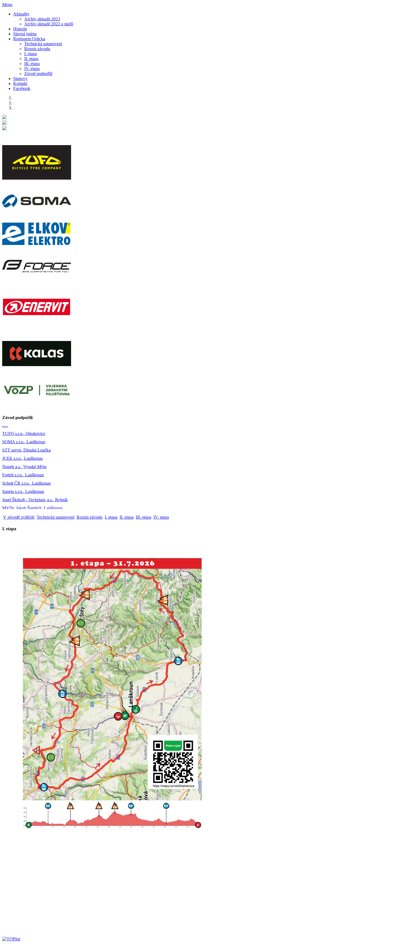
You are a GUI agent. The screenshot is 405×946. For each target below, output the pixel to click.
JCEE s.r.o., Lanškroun (22, 445)
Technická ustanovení (43, 43)
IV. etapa (32, 68)
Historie (20, 28)
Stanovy (20, 78)
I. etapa (30, 53)
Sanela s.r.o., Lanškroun (23, 478)
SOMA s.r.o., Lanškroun (23, 428)
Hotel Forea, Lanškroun (23, 502)
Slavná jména (25, 33)
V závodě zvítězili (18, 517)
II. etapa (31, 58)
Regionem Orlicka (29, 38)
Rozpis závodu (37, 48)
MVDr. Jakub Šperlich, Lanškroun (32, 494)
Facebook (21, 88)
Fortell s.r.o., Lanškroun (23, 461)
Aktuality (21, 14)
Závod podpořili (38, 73)
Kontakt (20, 83)
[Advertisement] (167, 893)
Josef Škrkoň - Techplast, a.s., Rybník (35, 486)
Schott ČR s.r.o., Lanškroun (26, 469)
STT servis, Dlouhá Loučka (26, 436)
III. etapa (32, 63)
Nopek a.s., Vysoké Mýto (24, 453)
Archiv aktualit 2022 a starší (48, 24)
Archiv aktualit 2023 (42, 19)
